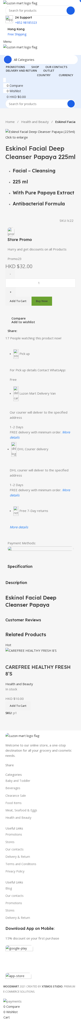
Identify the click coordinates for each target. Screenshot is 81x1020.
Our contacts (14, 849)
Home (10, 122)
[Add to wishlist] (34, 658)
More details (19, 527)
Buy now (42, 301)
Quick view (22, 658)
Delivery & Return (17, 857)
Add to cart (18, 301)
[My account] (4, 52)
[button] (18, 705)
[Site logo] (20, 2)
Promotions (13, 834)
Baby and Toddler (17, 781)
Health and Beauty (35, 122)
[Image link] (22, 735)
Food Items (13, 803)
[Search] (71, 10)
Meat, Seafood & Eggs (21, 810)
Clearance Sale (15, 795)
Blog (8, 888)
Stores (9, 842)
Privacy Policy (14, 871)
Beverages (12, 788)
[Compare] (10, 658)
